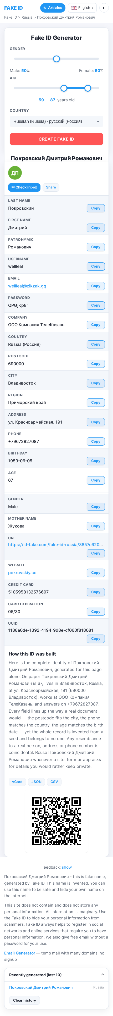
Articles (55, 7)
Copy (95, 208)
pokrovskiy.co (22, 572)
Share (51, 187)
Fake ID (10, 17)
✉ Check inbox (24, 187)
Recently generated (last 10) (35, 975)
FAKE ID (13, 8)
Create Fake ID (56, 139)
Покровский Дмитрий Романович (66, 17)
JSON (37, 782)
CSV (54, 782)
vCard (17, 782)
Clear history (24, 1000)
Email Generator (19, 953)
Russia (27, 17)
